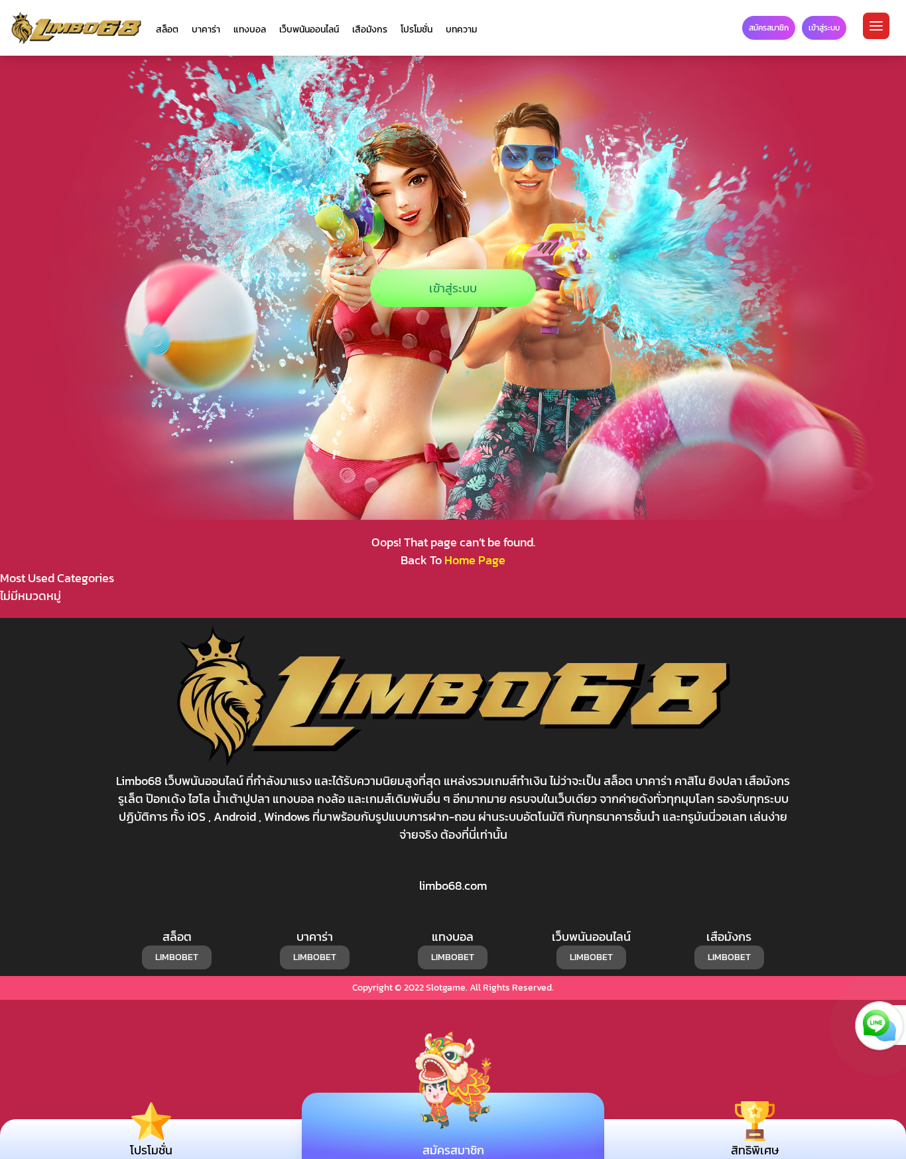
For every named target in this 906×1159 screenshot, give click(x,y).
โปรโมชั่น (416, 29)
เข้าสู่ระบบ (453, 288)
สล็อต (167, 29)
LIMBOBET (176, 957)
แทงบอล (249, 29)
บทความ (461, 29)
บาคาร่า (206, 29)
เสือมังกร (369, 29)
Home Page (474, 560)
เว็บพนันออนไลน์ (309, 29)
